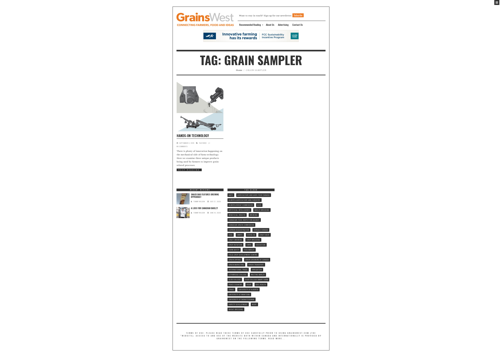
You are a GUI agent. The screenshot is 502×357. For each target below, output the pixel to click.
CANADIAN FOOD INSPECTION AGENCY (244, 220)
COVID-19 (251, 235)
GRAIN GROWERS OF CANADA (257, 260)
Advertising (283, 24)
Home (239, 70)
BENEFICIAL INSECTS (237, 215)
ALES (259, 205)
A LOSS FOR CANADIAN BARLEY (204, 208)
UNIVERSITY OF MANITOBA (239, 294)
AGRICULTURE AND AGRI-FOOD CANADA (254, 195)
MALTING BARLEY (258, 274)
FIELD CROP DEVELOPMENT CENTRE (243, 255)
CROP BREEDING (253, 240)
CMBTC (240, 235)
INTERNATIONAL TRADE (238, 269)
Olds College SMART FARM (256, 279)
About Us (270, 24)
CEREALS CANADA (261, 230)
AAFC (231, 195)
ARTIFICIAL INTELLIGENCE (239, 210)
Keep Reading (189, 170)
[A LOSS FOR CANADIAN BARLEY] (183, 212)
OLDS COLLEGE (235, 279)
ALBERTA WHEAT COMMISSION (241, 205)
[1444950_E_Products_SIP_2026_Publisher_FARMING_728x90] (251, 36)
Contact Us (297, 24)
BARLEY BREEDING (262, 210)
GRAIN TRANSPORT (256, 265)
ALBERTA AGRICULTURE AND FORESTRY (244, 200)
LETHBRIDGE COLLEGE (238, 274)
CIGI (230, 235)
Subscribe (298, 15)
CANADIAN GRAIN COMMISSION (241, 225)
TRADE (231, 289)
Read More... (276, 338)
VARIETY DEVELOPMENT (238, 304)
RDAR (249, 284)
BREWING (254, 215)
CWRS (249, 245)
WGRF (254, 304)
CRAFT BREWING (235, 240)
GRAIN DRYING (235, 260)
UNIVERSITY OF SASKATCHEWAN (241, 299)
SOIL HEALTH (261, 284)
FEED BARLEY (249, 250)
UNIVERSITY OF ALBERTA (248, 289)
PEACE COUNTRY (235, 284)
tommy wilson (199, 201)
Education (260, 245)
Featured (203, 143)
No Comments (182, 146)
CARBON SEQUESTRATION (239, 230)
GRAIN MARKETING (236, 265)
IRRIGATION (257, 269)
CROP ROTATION (235, 245)
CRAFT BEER (264, 235)
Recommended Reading (250, 24)
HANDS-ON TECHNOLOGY (193, 135)
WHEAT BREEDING (236, 309)
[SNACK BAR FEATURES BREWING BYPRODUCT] (183, 198)
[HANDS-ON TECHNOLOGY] (200, 106)
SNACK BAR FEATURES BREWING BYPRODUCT (205, 196)
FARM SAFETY (234, 250)
